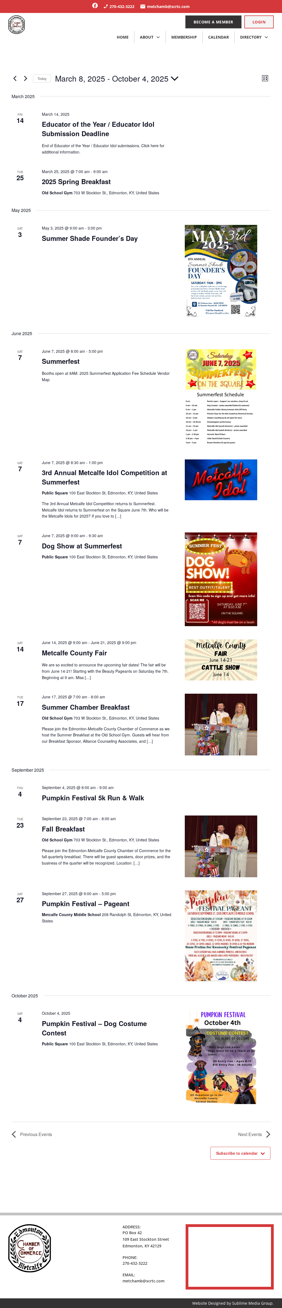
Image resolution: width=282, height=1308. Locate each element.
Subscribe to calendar (236, 1153)
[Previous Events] (15, 78)
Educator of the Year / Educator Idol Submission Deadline (98, 128)
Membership (184, 37)
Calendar (218, 37)
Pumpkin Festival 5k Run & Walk (93, 797)
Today (42, 78)
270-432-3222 (135, 1263)
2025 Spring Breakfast (76, 181)
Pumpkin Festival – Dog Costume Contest (94, 1028)
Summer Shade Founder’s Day (90, 238)
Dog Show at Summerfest (82, 545)
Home (123, 37)
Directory (251, 37)
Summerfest (61, 361)
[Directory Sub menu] (266, 37)
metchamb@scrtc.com (143, 1280)
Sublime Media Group (252, 1303)
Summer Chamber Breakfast (86, 707)
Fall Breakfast (63, 828)
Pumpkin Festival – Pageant (85, 903)
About (146, 37)
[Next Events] (25, 78)
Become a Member (213, 22)
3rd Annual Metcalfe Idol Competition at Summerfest (104, 477)
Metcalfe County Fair (74, 652)
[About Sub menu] (158, 37)
